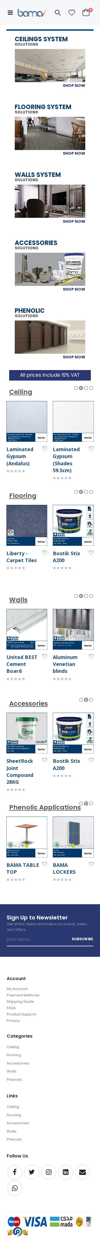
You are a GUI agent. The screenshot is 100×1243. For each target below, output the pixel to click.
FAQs (11, 1008)
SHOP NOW (74, 85)
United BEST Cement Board (22, 664)
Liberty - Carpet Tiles (21, 557)
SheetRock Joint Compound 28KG (19, 771)
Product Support (21, 1014)
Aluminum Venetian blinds (65, 664)
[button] (72, 12)
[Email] (82, 1172)
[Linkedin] (65, 1172)
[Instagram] (48, 1172)
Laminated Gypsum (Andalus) (19, 456)
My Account (17, 988)
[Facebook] (14, 1172)
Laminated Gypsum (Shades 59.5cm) (66, 460)
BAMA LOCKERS (64, 868)
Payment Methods (23, 995)
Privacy (13, 1020)
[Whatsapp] (14, 1188)
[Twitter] (31, 1172)
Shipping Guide (20, 1001)
